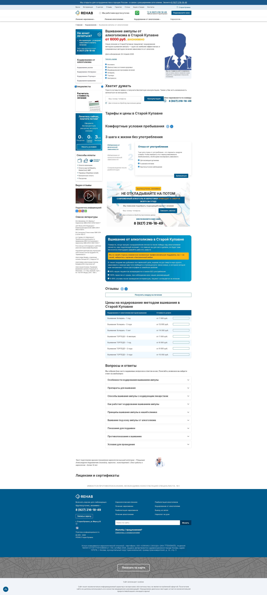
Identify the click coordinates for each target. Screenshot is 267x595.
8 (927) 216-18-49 (179, 2)
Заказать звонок (167, 211)
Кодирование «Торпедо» (86, 76)
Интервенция (88, 7)
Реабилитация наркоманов (126, 510)
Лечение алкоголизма (124, 514)
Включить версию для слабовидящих (91, 502)
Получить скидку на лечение (148, 295)
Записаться (181, 176)
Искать (185, 523)
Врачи (78, 7)
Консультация (154, 99)
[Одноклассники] (80, 211)
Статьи (127, 7)
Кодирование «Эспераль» (86, 72)
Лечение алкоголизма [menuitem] (114, 19)
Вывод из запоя (161, 510)
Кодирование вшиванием (86, 81)
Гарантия (118, 7)
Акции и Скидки (138, 7)
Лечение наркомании (124, 506)
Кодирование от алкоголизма (86, 61)
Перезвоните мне (181, 13)
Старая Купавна (184, 7)
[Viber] (82, 211)
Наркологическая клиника (126, 502)
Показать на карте (133, 567)
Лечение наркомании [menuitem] (85, 19)
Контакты (150, 7)
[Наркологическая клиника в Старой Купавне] (87, 13)
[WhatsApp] (85, 211)
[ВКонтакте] (77, 211)
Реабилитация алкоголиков (166, 502)
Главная (79, 25)
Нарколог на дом (162, 514)
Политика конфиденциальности (87, 532)
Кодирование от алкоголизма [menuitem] (146, 19)
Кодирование (90, 25)
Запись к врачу (84, 516)
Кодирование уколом (85, 67)
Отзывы (109, 7)
